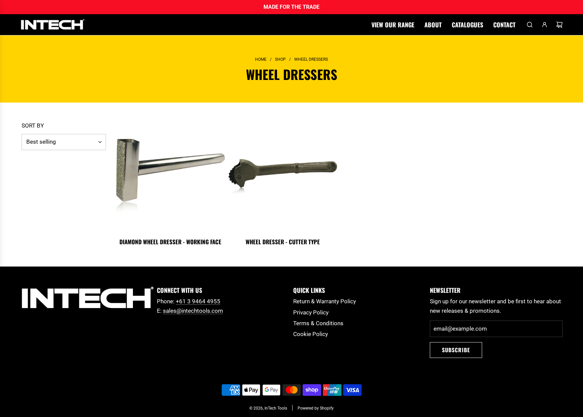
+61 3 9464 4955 (198, 301)
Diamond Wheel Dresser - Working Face (170, 242)
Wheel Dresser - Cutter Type (283, 242)
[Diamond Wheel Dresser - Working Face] (170, 177)
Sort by (33, 126)
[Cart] (559, 24)
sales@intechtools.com (193, 310)
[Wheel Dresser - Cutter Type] (282, 177)
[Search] (529, 24)
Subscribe (456, 350)
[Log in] (544, 24)
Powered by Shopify (316, 408)
